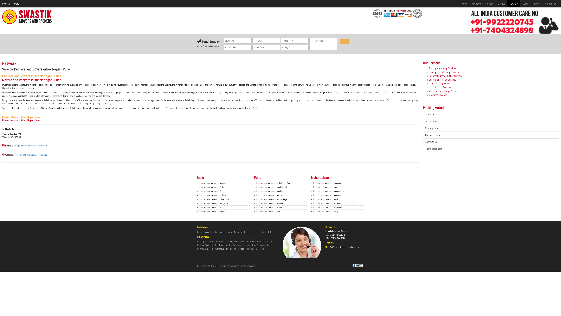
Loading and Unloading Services (444, 72)
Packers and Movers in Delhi (211, 187)
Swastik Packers (10, 3)
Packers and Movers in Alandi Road (271, 203)
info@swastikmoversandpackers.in (31, 145)
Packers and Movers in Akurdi (269, 211)
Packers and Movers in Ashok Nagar (272, 199)
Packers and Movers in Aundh (269, 191)
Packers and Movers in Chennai (212, 191)
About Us (476, 3)
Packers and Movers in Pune (211, 207)
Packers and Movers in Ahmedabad (214, 211)
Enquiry (537, 3)
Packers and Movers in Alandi (269, 207)
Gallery (526, 3)
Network (513, 3)
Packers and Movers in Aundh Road (271, 187)
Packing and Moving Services (442, 68)
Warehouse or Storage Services (444, 91)
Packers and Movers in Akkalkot (327, 203)
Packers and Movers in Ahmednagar (328, 191)
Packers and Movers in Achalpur (327, 182)
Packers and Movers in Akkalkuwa (328, 207)
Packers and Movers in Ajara (325, 199)
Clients (501, 3)
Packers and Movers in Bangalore (213, 203)
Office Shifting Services (440, 83)
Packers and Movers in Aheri (325, 187)
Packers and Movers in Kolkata (212, 195)
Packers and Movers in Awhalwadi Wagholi (274, 182)
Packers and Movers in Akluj (325, 211)
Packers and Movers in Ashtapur (270, 195)
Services (489, 3)
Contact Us (550, 3)
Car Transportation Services (442, 79)
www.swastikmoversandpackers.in (31, 154)
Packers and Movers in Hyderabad (214, 199)
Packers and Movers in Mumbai (212, 182)
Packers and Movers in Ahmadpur (327, 195)
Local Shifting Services (440, 87)
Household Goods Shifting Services (446, 76)
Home (465, 3)
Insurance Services (438, 95)
